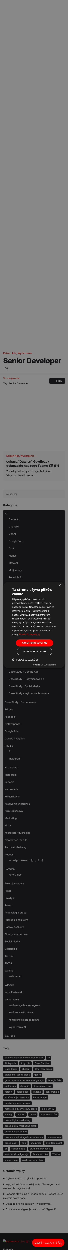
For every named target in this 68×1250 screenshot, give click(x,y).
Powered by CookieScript (44, 665)
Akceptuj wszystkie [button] (34, 642)
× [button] (59, 585)
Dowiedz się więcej (29, 634)
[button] (25, 659)
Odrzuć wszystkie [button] (34, 651)
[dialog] (34, 625)
